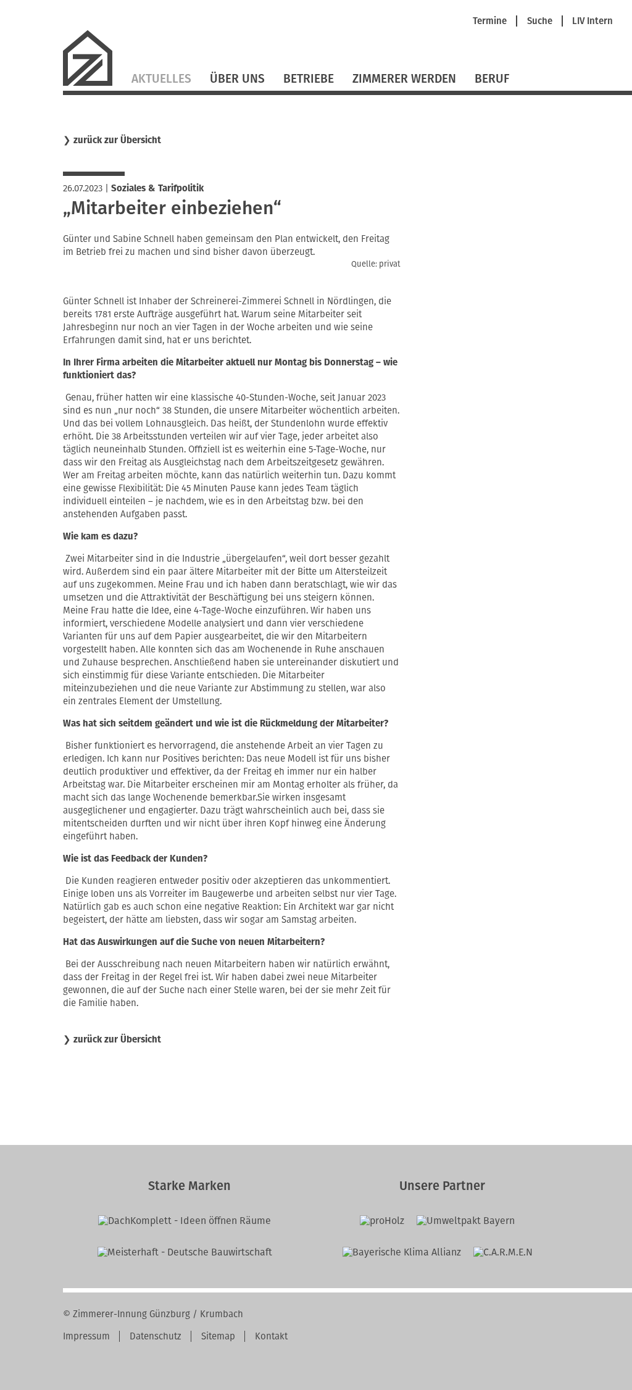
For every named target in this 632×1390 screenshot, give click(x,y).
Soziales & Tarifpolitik (157, 188)
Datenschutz (155, 1336)
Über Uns (237, 79)
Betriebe (308, 79)
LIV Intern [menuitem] (592, 21)
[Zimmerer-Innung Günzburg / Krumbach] (92, 84)
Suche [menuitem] (539, 21)
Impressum (86, 1336)
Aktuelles (161, 79)
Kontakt (271, 1336)
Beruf (492, 79)
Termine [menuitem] (490, 21)
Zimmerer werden (404, 79)
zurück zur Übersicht (117, 140)
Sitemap (218, 1336)
